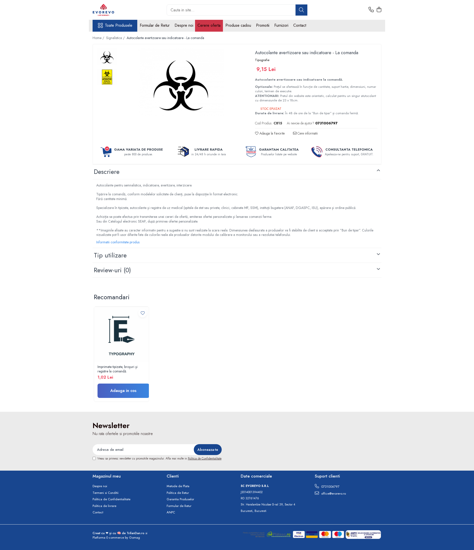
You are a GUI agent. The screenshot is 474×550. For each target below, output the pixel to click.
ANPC (171, 512)
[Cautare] (301, 10)
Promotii (262, 25)
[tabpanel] (181, 82)
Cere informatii (307, 133)
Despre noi (184, 25)
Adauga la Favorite (271, 133)
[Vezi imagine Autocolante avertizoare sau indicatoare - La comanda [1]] (107, 77)
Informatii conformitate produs (117, 242)
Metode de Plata (178, 486)
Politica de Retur (178, 493)
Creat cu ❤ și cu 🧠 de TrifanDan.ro (119, 533)
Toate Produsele (118, 25)
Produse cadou (238, 25)
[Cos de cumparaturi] (378, 10)
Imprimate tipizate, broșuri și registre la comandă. (118, 369)
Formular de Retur (155, 25)
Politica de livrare (104, 506)
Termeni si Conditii (105, 493)
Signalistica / (116, 37)
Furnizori (281, 25)
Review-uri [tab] (112, 270)
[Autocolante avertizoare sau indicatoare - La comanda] (181, 82)
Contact (299, 25)
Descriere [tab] (106, 171)
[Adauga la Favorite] (142, 313)
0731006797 (329, 486)
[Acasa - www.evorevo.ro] (117, 10)
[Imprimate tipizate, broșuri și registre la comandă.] (121, 334)
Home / (99, 37)
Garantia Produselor (180, 499)
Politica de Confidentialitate (204, 458)
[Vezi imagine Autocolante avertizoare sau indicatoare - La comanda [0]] (107, 56)
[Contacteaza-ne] (371, 10)
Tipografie (262, 60)
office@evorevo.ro (333, 493)
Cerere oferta (209, 25)
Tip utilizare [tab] (110, 255)
